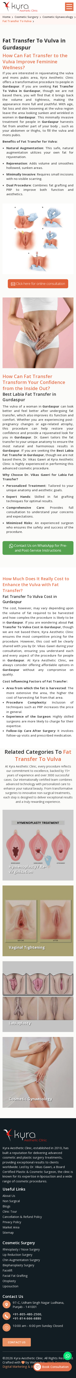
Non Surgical (11, 1201)
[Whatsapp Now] (67, 1356)
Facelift (7, 1270)
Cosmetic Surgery (26, 17)
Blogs (6, 1206)
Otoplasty (9, 1281)
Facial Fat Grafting (15, 1276)
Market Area (11, 1227)
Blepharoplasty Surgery (18, 1265)
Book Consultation (55, 1367)
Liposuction (10, 1286)
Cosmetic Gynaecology (57, 17)
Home (7, 17)
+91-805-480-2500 (27, 1314)
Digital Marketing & (16, 1366)
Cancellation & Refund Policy (22, 1217)
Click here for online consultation (40, 283)
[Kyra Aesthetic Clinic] (20, 6)
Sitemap (8, 1233)
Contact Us (17, 1342)
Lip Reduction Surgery (17, 1255)
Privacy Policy (12, 1222)
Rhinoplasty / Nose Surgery (21, 1249)
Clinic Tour (10, 1211)
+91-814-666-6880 (27, 1318)
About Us (9, 1196)
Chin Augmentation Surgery (21, 1260)
